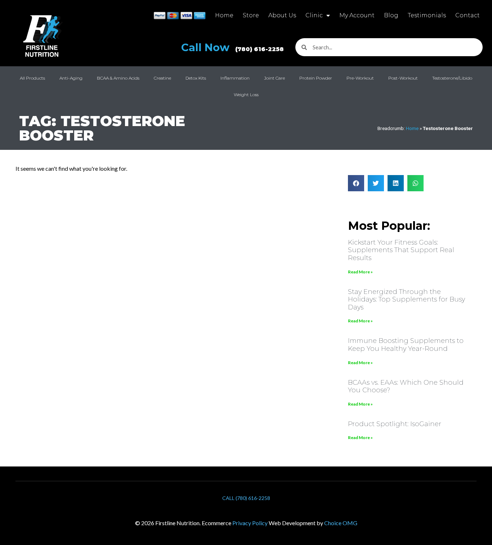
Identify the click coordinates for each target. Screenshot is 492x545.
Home (224, 15)
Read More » (360, 271)
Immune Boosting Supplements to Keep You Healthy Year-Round (406, 345)
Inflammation (235, 78)
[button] (356, 183)
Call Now (232, 47)
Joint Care (274, 78)
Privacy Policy (250, 522)
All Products (32, 78)
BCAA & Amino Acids (118, 78)
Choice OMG (340, 522)
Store (251, 15)
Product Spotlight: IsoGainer (394, 424)
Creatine (162, 78)
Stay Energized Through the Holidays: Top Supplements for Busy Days (406, 299)
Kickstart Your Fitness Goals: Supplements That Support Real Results (401, 250)
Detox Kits (195, 78)
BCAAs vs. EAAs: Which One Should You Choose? (406, 386)
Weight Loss (246, 94)
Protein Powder (315, 78)
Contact (467, 15)
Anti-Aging (70, 78)
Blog (391, 15)
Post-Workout (403, 78)
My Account (357, 15)
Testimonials (427, 15)
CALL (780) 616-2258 (246, 498)
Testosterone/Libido (452, 78)
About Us (282, 15)
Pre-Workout (360, 78)
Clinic (314, 15)
